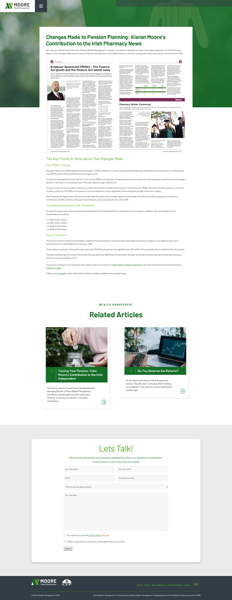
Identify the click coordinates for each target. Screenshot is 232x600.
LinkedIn (62, 273)
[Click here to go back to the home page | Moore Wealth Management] (17, 6)
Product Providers (174, 585)
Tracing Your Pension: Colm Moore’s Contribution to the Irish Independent (80, 374)
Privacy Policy (95, 535)
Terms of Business (159, 585)
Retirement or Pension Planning (126, 264)
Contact (140, 585)
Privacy (147, 585)
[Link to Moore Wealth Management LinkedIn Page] (196, 584)
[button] (41, 6)
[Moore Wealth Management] (44, 582)
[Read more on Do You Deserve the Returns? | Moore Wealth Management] (155, 347)
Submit (68, 548)
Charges (186, 585)
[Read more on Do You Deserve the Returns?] (183, 391)
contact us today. (54, 268)
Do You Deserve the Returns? (158, 371)
